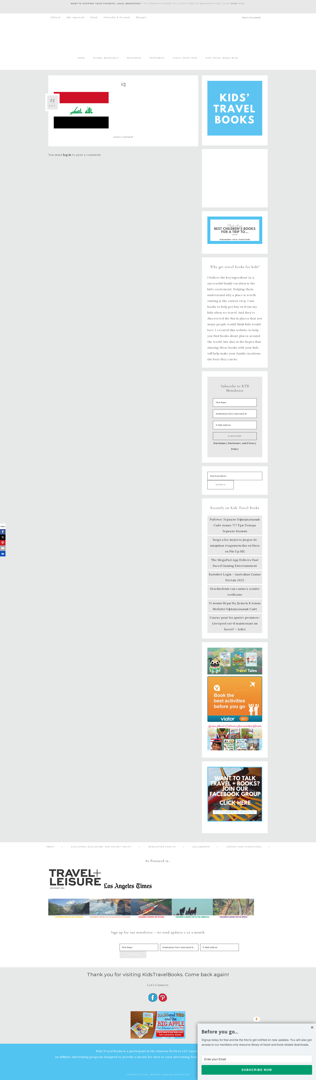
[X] (2, 537)
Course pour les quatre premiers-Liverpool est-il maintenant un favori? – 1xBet (235, 623)
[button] (257, 1031)
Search (220, 484)
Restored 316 (181, 1075)
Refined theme (159, 1075)
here (234, 3)
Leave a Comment (123, 137)
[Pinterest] (2, 542)
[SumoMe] (2, 553)
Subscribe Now (256, 1070)
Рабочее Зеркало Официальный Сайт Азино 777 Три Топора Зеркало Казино (235, 525)
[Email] (2, 548)
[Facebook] (2, 532)
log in (67, 155)
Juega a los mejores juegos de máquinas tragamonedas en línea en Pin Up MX (235, 545)
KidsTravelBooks (158, 37)
